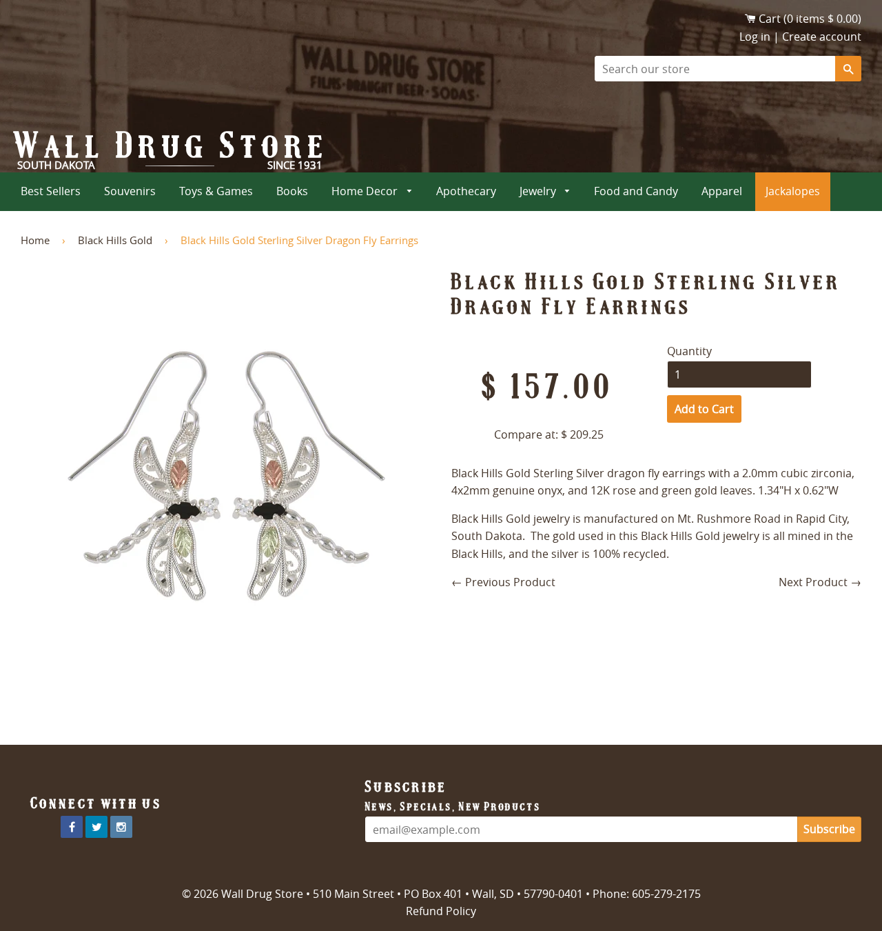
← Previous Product (503, 582)
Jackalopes (793, 191)
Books (292, 191)
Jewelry (539, 191)
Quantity (689, 351)
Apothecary (466, 191)
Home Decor (365, 191)
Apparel (721, 191)
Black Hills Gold (115, 240)
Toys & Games (216, 191)
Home (35, 240)
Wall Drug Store (171, 145)
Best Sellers (51, 191)
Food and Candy (636, 191)
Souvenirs (130, 191)
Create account (821, 36)
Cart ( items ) (810, 18)
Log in (754, 36)
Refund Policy (441, 911)
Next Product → (820, 582)
